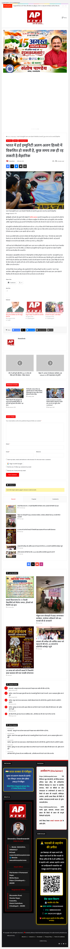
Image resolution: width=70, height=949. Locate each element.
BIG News (13, 137)
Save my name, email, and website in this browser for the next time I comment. (29, 460)
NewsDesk (11, 161)
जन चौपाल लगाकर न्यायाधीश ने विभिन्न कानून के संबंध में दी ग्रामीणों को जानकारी (34, 314)
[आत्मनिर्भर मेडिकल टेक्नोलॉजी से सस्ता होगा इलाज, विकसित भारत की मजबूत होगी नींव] (15, 307)
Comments (55, 499)
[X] (12, 166)
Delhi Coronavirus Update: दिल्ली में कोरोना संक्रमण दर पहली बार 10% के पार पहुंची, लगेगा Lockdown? (54, 402)
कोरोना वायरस (33, 217)
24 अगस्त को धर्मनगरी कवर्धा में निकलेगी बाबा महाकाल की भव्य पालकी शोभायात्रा (36, 530)
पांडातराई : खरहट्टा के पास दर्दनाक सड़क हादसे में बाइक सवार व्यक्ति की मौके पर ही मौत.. (29, 688)
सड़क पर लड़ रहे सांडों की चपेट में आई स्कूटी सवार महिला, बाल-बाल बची (28, 6)
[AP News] (35, 17)
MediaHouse (63, 933)
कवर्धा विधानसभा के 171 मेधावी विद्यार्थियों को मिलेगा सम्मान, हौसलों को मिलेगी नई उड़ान (38, 506)
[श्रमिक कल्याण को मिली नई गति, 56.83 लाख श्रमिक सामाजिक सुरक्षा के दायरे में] (11, 554)
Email (8, 452)
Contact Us (32, 937)
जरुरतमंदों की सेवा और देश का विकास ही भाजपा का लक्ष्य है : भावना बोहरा (53, 314)
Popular (34, 499)
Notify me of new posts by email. (16, 471)
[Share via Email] (21, 166)
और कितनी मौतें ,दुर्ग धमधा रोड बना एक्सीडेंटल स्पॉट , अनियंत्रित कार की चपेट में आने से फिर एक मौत (32, 714)
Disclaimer (39, 937)
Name (8, 444)
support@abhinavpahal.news (19, 855)
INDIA (15, 141)
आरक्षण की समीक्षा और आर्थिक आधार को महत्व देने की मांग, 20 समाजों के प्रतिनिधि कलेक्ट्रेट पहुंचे (40, 546)
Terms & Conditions (59, 937)
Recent (13, 499)
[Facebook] (8, 166)
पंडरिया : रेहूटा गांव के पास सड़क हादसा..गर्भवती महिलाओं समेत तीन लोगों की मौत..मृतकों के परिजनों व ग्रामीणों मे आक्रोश (35, 701)
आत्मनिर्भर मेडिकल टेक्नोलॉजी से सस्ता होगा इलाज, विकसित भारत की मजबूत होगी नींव (14, 315)
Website (38, 452)
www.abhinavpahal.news (17, 860)
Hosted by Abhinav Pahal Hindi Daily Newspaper (37, 933)
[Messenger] (16, 166)
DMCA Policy (43, 941)
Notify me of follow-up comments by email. (19, 467)
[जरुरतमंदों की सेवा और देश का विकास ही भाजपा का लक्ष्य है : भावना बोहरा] (54, 307)
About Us (24, 937)
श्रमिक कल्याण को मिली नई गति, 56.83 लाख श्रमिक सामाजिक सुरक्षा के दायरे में (36, 552)
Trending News (23, 141)
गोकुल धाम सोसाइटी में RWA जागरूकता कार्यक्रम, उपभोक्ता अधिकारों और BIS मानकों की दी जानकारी (38, 516)
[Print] (25, 166)
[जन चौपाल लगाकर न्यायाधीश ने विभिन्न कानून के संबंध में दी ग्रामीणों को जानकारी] (35, 307)
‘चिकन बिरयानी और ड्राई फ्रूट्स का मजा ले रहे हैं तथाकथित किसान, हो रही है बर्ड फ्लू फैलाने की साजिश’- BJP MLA (15, 402)
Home (8, 137)
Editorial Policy (11, 936)
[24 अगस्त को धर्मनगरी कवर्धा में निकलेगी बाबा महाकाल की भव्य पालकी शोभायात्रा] (11, 536)
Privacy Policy (48, 937)
